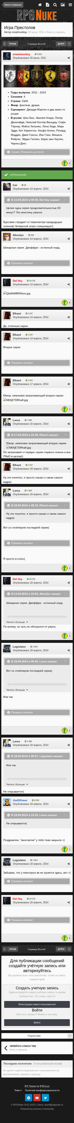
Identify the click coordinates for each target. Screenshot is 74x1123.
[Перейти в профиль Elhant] (7, 315)
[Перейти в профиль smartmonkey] (7, 56)
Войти (37, 1022)
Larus (16, 420)
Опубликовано (29, 57)
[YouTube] (37, 1097)
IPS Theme (30, 1086)
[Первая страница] (5, 43)
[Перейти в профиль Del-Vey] (7, 282)
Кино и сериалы (56, 32)
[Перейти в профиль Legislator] (7, 648)
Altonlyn (18, 235)
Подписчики (34, 1036)
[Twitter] (45, 1097)
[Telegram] (28, 1097)
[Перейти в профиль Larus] (7, 422)
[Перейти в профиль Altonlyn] (7, 237)
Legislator (19, 646)
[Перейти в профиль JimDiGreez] (7, 802)
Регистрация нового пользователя (37, 1004)
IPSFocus (45, 1086)
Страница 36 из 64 (37, 44)
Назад (12, 44)
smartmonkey (19, 32)
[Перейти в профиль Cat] (7, 187)
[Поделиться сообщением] (69, 57)
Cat (15, 185)
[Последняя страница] (69, 43)
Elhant (17, 313)
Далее (61, 44)
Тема (17, 1090)
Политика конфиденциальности (42, 1090)
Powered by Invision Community (37, 1109)
